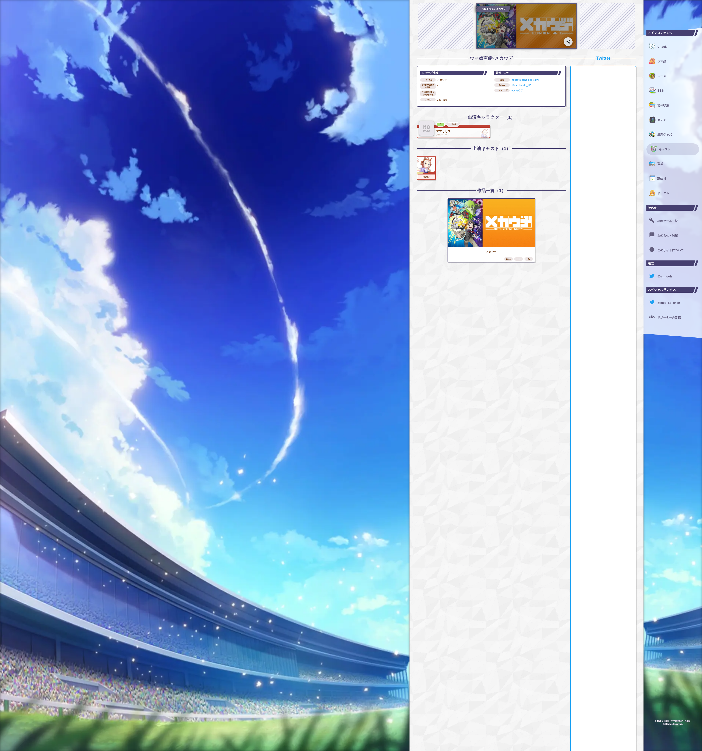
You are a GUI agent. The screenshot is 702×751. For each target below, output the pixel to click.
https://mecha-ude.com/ (525, 79)
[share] (568, 41)
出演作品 (488, 8)
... (480, 8)
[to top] (633, 742)
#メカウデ (517, 90)
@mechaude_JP (521, 85)
